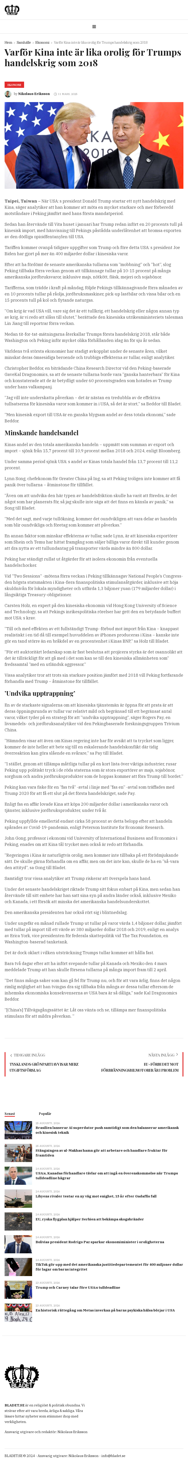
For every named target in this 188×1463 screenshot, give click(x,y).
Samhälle (24, 42)
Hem (8, 42)
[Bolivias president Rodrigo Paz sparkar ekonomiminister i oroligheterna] (18, 1244)
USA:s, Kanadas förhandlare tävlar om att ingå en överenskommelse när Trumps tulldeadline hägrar (107, 1175)
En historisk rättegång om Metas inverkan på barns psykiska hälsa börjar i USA (105, 1310)
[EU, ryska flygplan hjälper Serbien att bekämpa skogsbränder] (18, 1221)
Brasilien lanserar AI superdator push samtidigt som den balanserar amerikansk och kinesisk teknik (107, 1130)
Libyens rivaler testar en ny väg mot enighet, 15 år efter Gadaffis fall (96, 1196)
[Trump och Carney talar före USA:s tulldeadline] (18, 1289)
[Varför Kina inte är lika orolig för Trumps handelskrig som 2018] (94, 145)
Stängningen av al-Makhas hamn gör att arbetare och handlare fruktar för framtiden (102, 1152)
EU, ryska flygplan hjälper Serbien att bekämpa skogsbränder (90, 1219)
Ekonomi (42, 42)
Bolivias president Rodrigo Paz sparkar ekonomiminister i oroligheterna (100, 1242)
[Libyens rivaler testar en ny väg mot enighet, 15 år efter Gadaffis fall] (18, 1198)
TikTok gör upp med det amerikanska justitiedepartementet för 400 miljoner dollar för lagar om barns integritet (109, 1266)
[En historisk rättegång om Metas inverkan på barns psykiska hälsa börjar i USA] (18, 1312)
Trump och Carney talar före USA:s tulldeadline (78, 1287)
